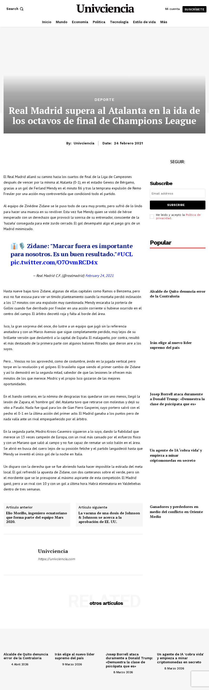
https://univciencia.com (56, 559)
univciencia (84, 143)
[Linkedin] (44, 163)
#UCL (125, 254)
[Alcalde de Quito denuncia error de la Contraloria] (177, 269)
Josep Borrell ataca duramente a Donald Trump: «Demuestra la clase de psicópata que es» (177, 399)
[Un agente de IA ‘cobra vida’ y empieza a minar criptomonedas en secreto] (177, 428)
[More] (67, 163)
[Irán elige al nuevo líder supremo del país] (177, 320)
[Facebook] (9, 163)
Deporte (104, 100)
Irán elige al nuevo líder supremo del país (171, 345)
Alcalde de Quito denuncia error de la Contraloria (177, 294)
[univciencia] (19, 554)
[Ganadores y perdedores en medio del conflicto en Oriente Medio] (177, 484)
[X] (20, 163)
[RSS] (194, 171)
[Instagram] (183, 171)
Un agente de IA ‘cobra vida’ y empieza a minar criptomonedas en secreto (176, 455)
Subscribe (176, 205)
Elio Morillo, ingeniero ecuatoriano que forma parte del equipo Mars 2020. (36, 517)
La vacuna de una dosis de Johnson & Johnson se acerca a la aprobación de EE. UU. (109, 517)
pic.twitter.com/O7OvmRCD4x (54, 262)
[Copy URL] (55, 163)
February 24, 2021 (99, 275)
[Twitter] (171, 171)
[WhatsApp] (32, 163)
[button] (15, 9)
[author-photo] (7, 664)
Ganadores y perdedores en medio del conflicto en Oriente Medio (176, 511)
